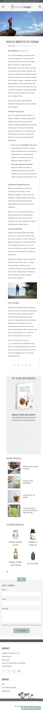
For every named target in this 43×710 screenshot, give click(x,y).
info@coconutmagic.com (10, 653)
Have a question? (32, 708)
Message (5, 609)
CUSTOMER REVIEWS (9, 687)
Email (4, 599)
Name (4, 590)
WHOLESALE (6, 691)
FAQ (3, 684)
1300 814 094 (6, 656)
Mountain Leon (23, 51)
